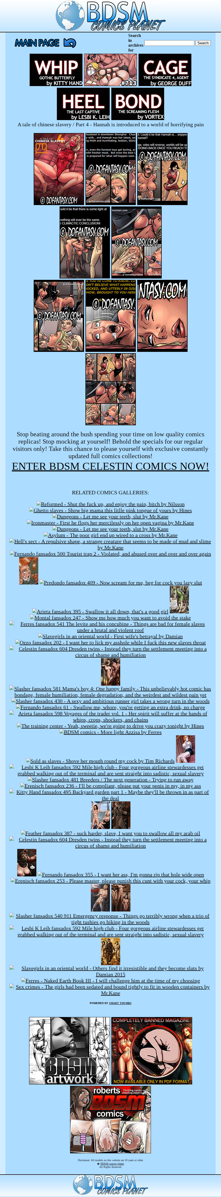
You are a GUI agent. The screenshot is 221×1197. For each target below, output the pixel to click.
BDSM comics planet (112, 1163)
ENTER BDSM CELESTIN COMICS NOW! (110, 466)
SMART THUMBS (120, 1003)
